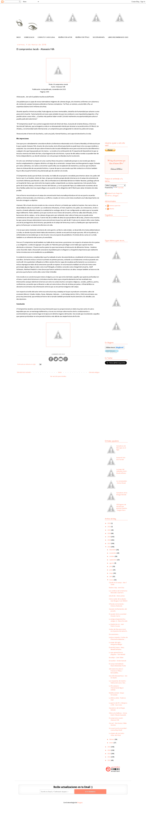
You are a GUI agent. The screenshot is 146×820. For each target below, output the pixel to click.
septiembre (113, 560)
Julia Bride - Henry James (117, 596)
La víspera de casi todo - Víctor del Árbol (117, 734)
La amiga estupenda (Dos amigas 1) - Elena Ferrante (118, 620)
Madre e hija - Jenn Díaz (116, 588)
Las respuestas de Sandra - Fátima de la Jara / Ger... (117, 682)
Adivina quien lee (114, 206)
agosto (111, 563)
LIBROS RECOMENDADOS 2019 (118, 37)
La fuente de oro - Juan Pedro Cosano (116, 625)
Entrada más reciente (24, 372)
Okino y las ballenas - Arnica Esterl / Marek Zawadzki (118, 714)
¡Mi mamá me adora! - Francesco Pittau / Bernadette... (116, 671)
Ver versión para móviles (58, 376)
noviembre (113, 553)
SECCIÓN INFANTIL (99, 37)
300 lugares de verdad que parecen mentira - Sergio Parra (121, 507)
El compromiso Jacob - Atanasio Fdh (116, 719)
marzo (111, 580)
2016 (109, 547)
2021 (109, 530)
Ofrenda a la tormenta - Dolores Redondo (116, 605)
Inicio (60, 372)
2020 (109, 533)
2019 (109, 537)
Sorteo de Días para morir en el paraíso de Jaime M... (118, 630)
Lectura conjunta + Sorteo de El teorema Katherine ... (118, 638)
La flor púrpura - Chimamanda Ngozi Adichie (116, 688)
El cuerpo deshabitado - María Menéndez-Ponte (117, 665)
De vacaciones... (114, 634)
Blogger (79, 803)
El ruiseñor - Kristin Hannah (117, 661)
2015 (109, 747)
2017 (109, 543)
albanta (111, 209)
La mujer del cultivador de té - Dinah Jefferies (121, 471)
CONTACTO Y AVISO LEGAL (46, 37)
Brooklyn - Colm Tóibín (116, 658)
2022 (109, 527)
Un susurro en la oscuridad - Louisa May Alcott (118, 729)
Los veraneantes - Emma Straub (121, 482)
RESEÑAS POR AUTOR (65, 37)
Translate (121, 188)
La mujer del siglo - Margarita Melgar (115, 643)
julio (110, 566)
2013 (109, 754)
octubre (112, 556)
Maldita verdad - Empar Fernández (116, 694)
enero (111, 743)
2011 (109, 760)
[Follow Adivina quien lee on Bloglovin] (115, 349)
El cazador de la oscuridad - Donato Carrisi (118, 615)
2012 (109, 757)
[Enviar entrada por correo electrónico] (40, 364)
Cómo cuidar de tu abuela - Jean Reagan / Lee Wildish (118, 600)
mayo (111, 573)
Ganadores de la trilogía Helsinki (121, 494)
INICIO (19, 37)
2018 (109, 540)
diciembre (112, 550)
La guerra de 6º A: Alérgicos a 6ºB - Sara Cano (118, 704)
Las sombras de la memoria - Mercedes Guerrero (118, 592)
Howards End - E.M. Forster (121, 459)
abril (111, 576)
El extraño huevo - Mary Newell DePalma (116, 648)
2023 (109, 523)
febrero (112, 739)
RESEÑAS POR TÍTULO (82, 37)
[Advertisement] (119, 383)
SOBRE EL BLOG (29, 37)
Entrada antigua (94, 372)
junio (111, 570)
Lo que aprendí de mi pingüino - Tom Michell (117, 653)
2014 (109, 750)
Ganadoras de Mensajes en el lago (121, 448)
